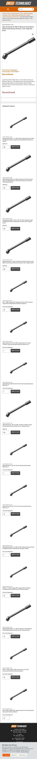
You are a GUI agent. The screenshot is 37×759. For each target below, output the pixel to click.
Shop (8, 13)
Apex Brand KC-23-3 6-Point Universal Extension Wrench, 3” (17, 466)
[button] (8, 9)
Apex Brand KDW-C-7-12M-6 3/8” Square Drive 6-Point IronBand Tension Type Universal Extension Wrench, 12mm (18, 140)
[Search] (32, 9)
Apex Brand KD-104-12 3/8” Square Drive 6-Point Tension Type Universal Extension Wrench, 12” (17, 343)
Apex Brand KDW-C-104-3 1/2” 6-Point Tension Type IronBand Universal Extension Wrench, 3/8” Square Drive (18, 221)
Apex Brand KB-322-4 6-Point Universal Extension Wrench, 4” (17, 507)
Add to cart (15, 147)
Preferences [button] (22, 755)
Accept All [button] (6, 755)
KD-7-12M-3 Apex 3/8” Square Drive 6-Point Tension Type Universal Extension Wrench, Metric (18, 302)
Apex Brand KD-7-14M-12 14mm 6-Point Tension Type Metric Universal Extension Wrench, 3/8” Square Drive (18, 262)
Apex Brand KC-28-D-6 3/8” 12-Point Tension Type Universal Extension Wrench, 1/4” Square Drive (17, 425)
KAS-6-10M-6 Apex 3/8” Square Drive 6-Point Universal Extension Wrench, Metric (16, 670)
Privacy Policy (25, 751)
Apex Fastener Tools (17, 13)
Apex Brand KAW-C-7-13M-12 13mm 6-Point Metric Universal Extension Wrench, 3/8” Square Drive (17, 629)
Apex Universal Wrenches (19, 15)
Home (4, 13)
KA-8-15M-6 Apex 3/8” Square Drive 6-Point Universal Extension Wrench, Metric (18, 711)
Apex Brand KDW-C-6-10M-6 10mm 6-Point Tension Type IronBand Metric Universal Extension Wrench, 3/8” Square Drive (18, 180)
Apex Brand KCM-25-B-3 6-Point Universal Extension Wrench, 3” (18, 384)
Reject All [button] (14, 755)
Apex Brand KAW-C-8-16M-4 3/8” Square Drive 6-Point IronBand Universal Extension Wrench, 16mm (18, 547)
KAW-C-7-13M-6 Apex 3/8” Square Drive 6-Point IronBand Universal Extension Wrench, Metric (16, 588)
